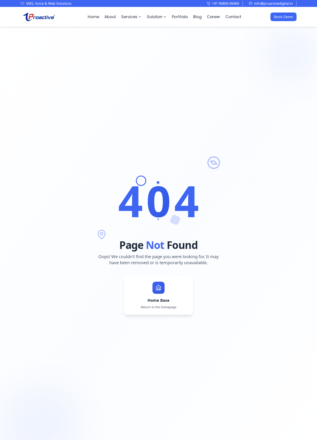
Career (213, 16)
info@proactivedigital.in (273, 3)
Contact (233, 16)
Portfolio (180, 16)
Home (93, 16)
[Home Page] (39, 16)
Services (129, 16)
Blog (197, 16)
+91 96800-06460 (225, 3)
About (110, 16)
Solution (154, 16)
